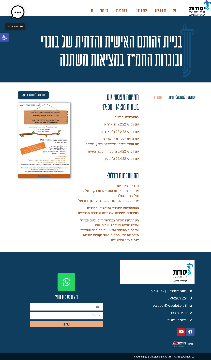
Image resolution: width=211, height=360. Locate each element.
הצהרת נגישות (141, 357)
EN (92, 11)
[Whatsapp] (66, 282)
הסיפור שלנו (160, 11)
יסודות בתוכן (141, 11)
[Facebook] (190, 332)
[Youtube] (181, 332)
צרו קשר (104, 11)
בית (174, 11)
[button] (4, 37)
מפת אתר (154, 357)
